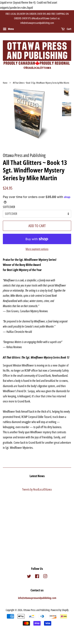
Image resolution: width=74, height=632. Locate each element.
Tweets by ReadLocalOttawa (37, 489)
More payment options (37, 249)
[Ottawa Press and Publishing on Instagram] (45, 577)
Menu (10, 29)
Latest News (37, 476)
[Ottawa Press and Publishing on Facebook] (37, 577)
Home (5, 82)
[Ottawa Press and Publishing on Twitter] (29, 577)
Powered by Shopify (59, 610)
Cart (68, 29)
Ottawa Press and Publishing (36, 610)
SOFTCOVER (9, 207)
